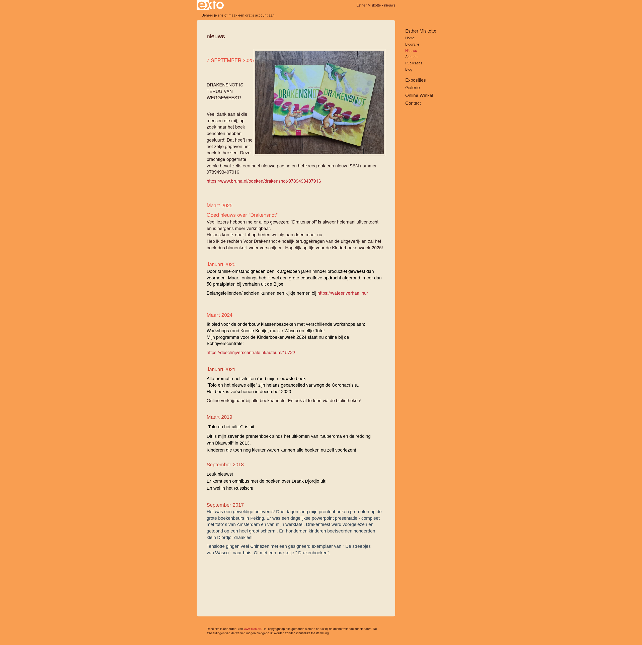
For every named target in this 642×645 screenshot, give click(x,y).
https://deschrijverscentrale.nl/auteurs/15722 (251, 352)
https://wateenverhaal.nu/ (342, 292)
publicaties (413, 62)
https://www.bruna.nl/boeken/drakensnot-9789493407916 (264, 180)
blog (408, 69)
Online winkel (419, 95)
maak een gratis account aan (251, 15)
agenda (411, 56)
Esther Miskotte (368, 5)
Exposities (415, 80)
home (410, 37)
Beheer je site (212, 15)
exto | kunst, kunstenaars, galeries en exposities (211, 5)
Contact (413, 103)
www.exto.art (252, 628)
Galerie (412, 87)
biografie (412, 44)
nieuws (411, 50)
